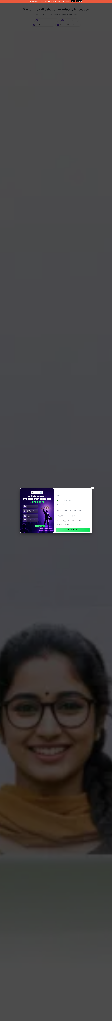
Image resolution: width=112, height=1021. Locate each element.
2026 (58, 515)
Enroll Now (40, 526)
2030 (75, 515)
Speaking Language (60, 518)
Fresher (80, 510)
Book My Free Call (73, 529)
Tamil (58, 520)
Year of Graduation (60, 513)
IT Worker (65, 510)
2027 (62, 515)
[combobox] (73, 504)
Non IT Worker (73, 510)
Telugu (67, 520)
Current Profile (59, 508)
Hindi (63, 520)
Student (59, 510)
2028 (66, 515)
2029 (71, 515)
